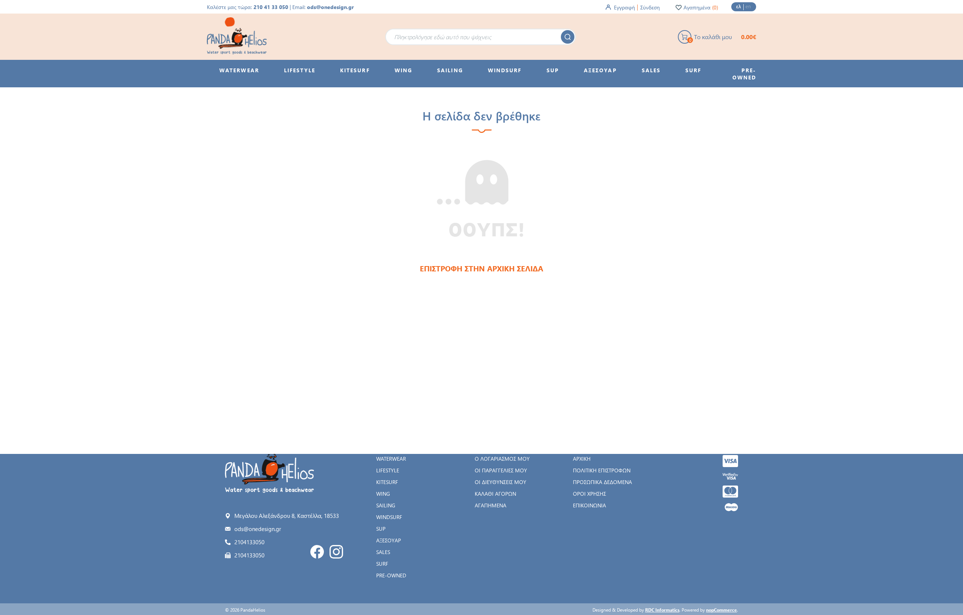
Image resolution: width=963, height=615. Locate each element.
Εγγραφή (624, 7)
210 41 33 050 (271, 7)
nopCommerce (721, 610)
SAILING (385, 505)
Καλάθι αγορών (495, 493)
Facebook (317, 552)
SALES (383, 552)
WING (383, 493)
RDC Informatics (662, 610)
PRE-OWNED (391, 575)
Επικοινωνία (589, 505)
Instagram (336, 552)
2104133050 (249, 542)
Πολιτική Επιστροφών (601, 470)
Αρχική (582, 458)
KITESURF (387, 482)
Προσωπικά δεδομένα (602, 482)
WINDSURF (389, 517)
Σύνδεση (650, 7)
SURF (382, 563)
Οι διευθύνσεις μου (500, 482)
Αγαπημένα (490, 505)
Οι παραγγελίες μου (501, 470)
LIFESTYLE (387, 470)
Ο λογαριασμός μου (502, 458)
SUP (381, 528)
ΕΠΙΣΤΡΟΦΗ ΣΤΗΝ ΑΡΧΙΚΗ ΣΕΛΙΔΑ (481, 268)
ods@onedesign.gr (330, 7)
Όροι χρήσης (589, 493)
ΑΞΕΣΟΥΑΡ (388, 540)
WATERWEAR (391, 458)
